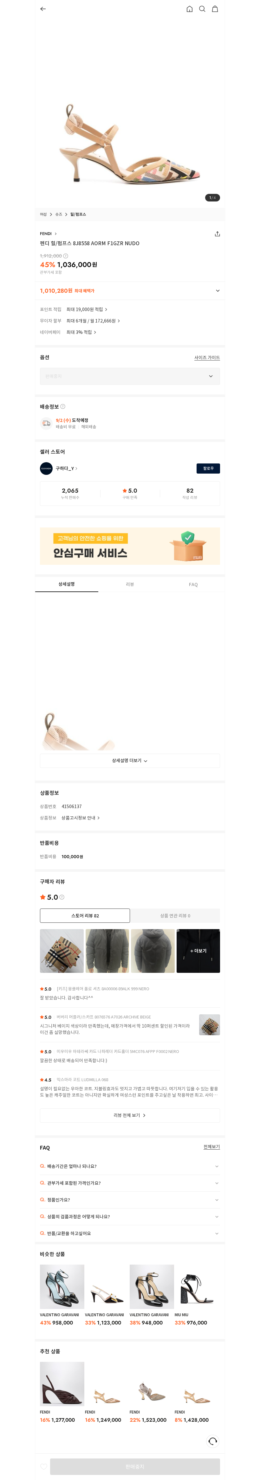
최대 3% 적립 (79, 332)
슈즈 (58, 214)
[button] (130, 291)
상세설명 (66, 584)
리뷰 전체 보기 (127, 1115)
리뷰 (130, 584)
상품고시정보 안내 (78, 818)
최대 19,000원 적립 (85, 309)
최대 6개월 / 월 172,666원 (91, 321)
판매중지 (135, 1467)
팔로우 (208, 468)
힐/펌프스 (78, 214)
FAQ (193, 584)
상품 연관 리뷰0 (175, 916)
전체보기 (212, 1147)
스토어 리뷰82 (85, 916)
